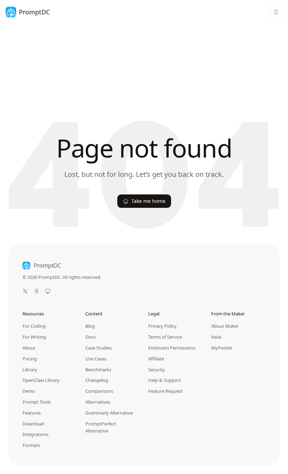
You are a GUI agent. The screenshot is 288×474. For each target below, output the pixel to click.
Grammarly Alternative (109, 413)
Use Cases (95, 359)
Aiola (216, 337)
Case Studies (98, 348)
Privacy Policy (162, 326)
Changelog (96, 380)
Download (33, 424)
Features (31, 413)
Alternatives (97, 402)
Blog (90, 326)
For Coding (34, 326)
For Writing (34, 337)
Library (29, 369)
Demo (28, 391)
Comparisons (99, 391)
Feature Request (165, 391)
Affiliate (156, 359)
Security (156, 369)
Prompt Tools (36, 402)
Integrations (35, 434)
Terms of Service (165, 337)
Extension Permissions (171, 348)
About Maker (224, 326)
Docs (90, 337)
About (28, 348)
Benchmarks (98, 369)
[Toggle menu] (276, 12)
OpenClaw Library (41, 380)
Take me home (148, 201)
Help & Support (164, 380)
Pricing (29, 359)
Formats (31, 445)
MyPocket (221, 348)
